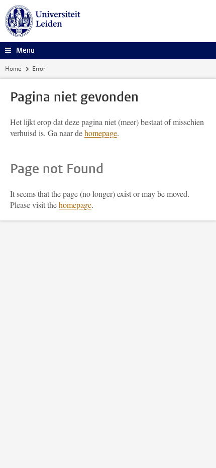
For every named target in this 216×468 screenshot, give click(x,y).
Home (13, 69)
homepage (100, 133)
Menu (25, 50)
